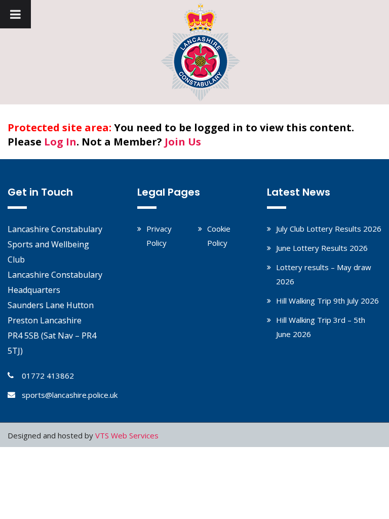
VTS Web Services (127, 435)
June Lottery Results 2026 (322, 248)
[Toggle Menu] (15, 14)
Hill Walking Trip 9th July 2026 (327, 300)
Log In (60, 142)
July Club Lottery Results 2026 (328, 229)
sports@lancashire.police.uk (70, 395)
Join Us (183, 142)
